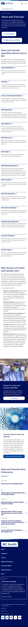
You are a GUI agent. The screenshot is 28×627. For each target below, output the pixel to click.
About (2, 549)
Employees (4, 553)
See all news (4, 476)
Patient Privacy (4, 611)
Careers (3, 557)
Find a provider (14, 398)
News (2, 574)
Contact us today (6, 596)
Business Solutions (6, 570)
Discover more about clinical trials (14, 456)
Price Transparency (5, 613)
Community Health (6, 565)
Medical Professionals (6, 561)
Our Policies (3, 608)
